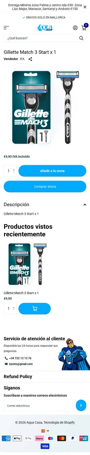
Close (85, 7)
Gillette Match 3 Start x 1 (21, 293)
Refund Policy (18, 376)
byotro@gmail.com (21, 364)
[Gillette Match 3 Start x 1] (27, 263)
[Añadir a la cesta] (34, 308)
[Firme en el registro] (75, 27)
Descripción (16, 204)
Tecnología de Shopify (59, 422)
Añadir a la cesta (52, 171)
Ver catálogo (6, 27)
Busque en (81, 38)
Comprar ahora (45, 186)
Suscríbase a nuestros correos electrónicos (35, 395)
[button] (15, 167)
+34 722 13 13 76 (20, 358)
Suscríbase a (81, 405)
